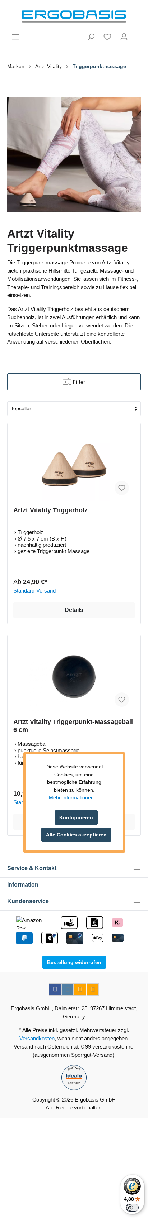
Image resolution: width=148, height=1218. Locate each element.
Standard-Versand (34, 591)
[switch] (132, 1208)
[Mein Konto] (124, 37)
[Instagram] (67, 989)
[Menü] (15, 37)
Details (74, 610)
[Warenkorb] (136, 34)
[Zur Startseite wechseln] (74, 16)
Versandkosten (37, 1038)
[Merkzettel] (107, 37)
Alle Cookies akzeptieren (76, 835)
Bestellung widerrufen (74, 962)
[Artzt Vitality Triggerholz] (74, 465)
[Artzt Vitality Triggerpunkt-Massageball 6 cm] (74, 677)
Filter (78, 382)
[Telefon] (92, 989)
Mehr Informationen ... (74, 797)
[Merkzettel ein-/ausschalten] (122, 488)
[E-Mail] (80, 989)
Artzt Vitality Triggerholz (50, 510)
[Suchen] (91, 37)
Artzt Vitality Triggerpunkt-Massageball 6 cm (73, 725)
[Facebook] (55, 989)
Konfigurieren (76, 817)
